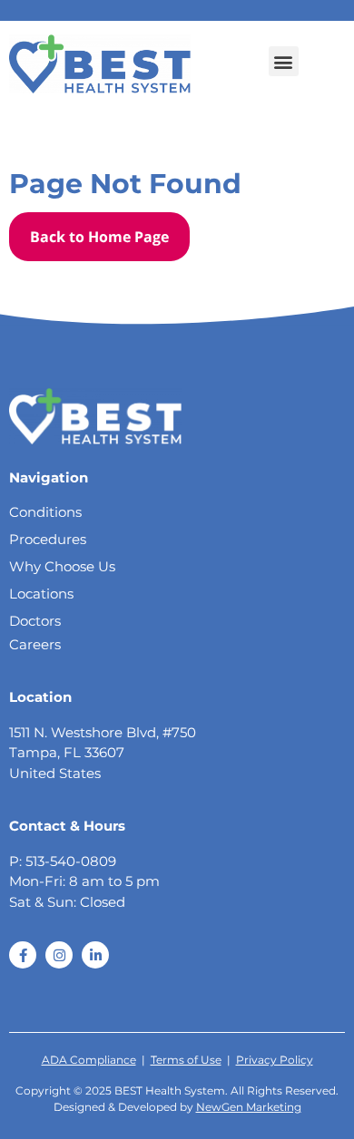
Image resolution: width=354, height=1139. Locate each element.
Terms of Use (186, 1059)
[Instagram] (59, 955)
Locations (41, 593)
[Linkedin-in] (95, 955)
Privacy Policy (274, 1059)
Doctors (35, 620)
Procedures (47, 539)
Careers (35, 644)
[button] (284, 61)
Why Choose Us (62, 566)
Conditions (45, 512)
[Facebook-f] (22, 955)
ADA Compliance (89, 1059)
